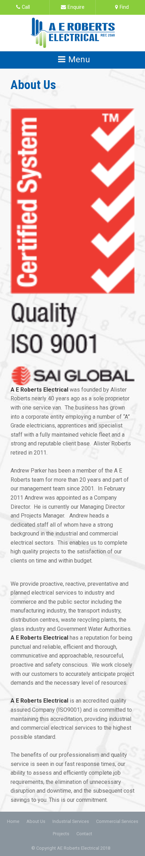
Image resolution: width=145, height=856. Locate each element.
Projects (61, 833)
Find (124, 7)
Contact (84, 833)
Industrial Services (70, 821)
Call (26, 7)
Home (13, 821)
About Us (35, 821)
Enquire (76, 7)
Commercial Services (117, 821)
